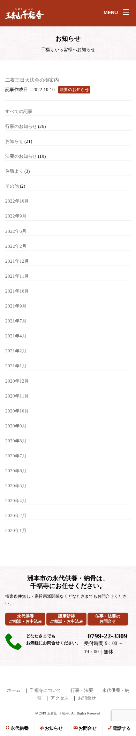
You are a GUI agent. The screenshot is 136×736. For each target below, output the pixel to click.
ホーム (14, 690)
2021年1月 (16, 365)
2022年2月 (16, 246)
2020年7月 (16, 455)
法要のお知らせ (21, 156)
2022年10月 (17, 201)
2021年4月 (16, 335)
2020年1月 (16, 530)
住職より (14, 171)
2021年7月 (16, 321)
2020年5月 (16, 485)
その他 (12, 186)
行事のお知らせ (21, 126)
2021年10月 (17, 291)
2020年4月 (16, 500)
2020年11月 (17, 396)
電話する (122, 728)
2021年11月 (17, 276)
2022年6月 (16, 231)
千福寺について (45, 690)
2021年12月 (17, 261)
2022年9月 (16, 216)
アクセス (60, 698)
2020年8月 (16, 440)
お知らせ (54, 728)
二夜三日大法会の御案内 (32, 80)
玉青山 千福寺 (58, 713)
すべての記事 (18, 111)
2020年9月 (16, 425)
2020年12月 (17, 381)
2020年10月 (17, 411)
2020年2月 (16, 515)
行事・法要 (81, 690)
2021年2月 (16, 350)
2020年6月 (16, 470)
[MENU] (126, 12)
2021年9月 (16, 306)
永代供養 (19, 728)
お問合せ (87, 728)
